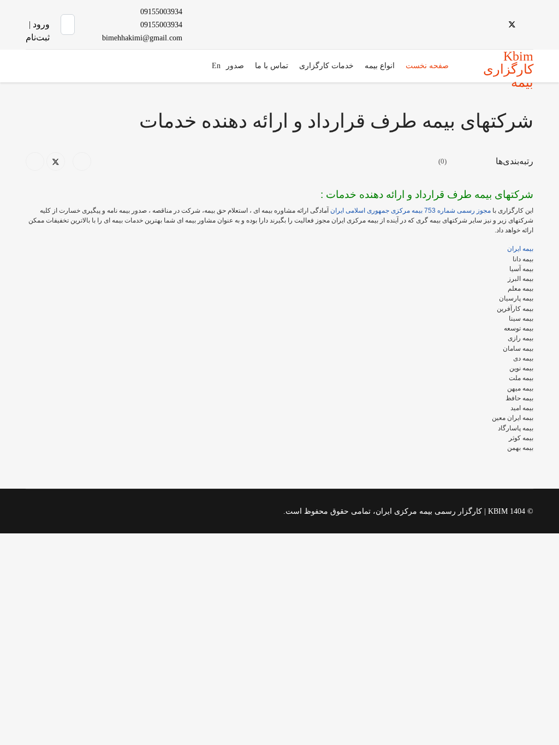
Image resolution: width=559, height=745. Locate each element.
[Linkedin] (494, 24)
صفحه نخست (427, 66)
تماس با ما (271, 66)
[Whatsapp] (459, 24)
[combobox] (68, 24)
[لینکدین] (35, 161)
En (216, 66)
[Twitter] (512, 24)
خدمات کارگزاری (326, 66)
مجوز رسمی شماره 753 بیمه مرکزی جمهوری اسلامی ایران (410, 210)
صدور (235, 66)
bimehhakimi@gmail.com (142, 37)
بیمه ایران (520, 249)
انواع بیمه (380, 66)
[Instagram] (476, 24)
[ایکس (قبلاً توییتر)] (55, 161)
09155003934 (161, 11)
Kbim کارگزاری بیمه (508, 69)
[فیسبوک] (82, 161)
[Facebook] (530, 24)
